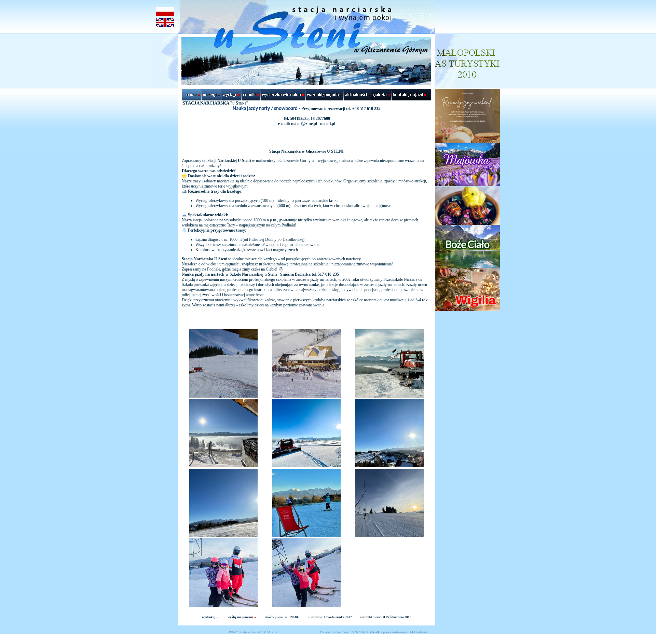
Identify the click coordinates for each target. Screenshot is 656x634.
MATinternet (418, 632)
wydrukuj (208, 617)
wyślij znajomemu (240, 617)
